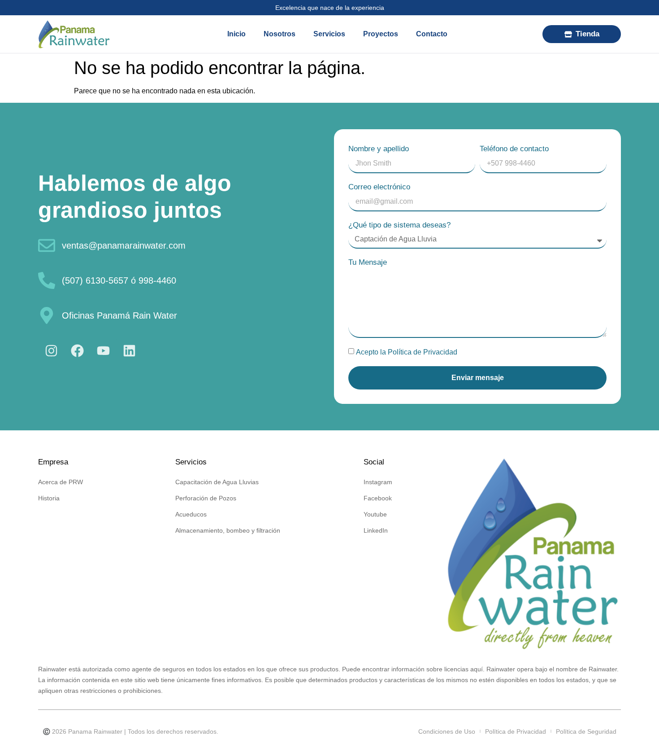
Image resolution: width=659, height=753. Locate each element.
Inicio (236, 34)
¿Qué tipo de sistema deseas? (399, 225)
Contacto (431, 34)
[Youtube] (103, 350)
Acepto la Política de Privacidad (406, 352)
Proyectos (380, 34)
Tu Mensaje (367, 262)
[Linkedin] (129, 350)
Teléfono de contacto (514, 148)
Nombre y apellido (378, 148)
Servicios (329, 34)
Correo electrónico (379, 187)
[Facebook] (77, 350)
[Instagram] (51, 350)
